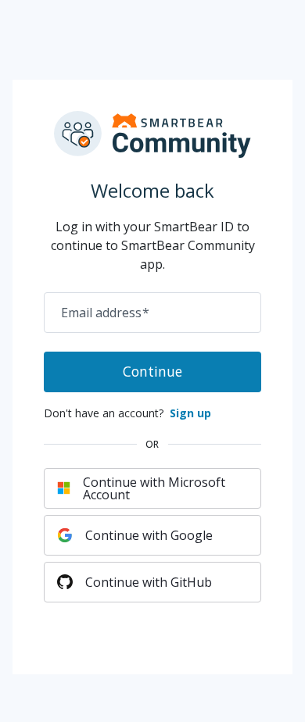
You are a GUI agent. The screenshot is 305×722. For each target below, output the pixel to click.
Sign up (190, 413)
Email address (105, 313)
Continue (152, 371)
